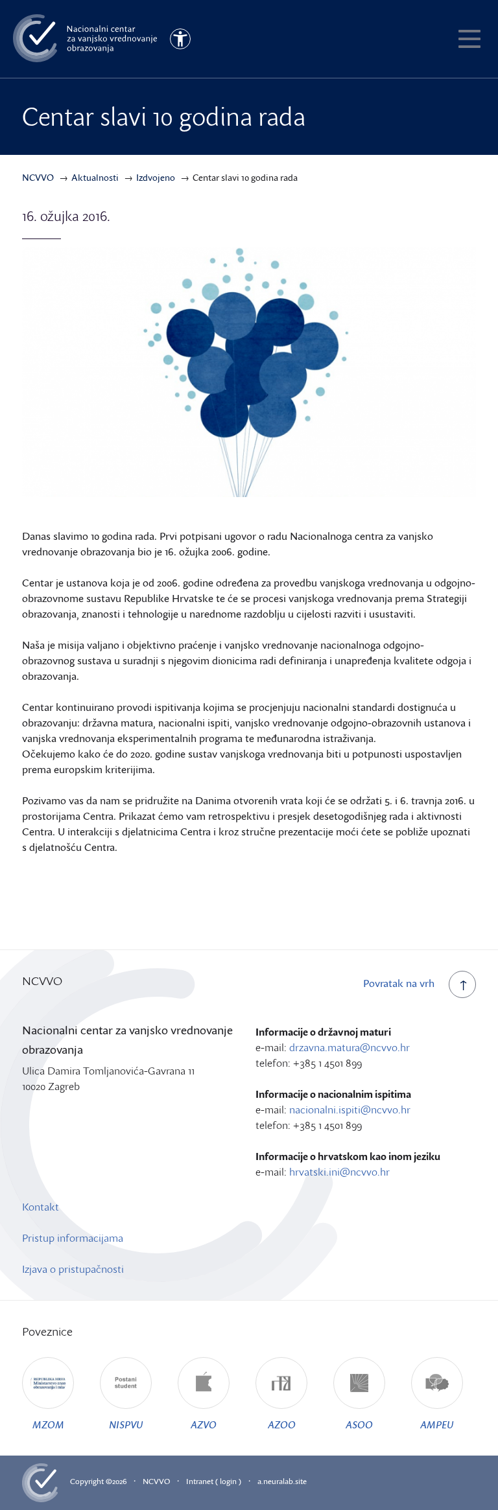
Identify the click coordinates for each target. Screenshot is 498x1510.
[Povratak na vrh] (462, 984)
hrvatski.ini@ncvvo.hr (339, 1172)
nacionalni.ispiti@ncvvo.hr (349, 1109)
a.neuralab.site (282, 1481)
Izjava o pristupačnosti (73, 1269)
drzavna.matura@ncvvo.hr (349, 1047)
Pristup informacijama (72, 1238)
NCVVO (156, 1481)
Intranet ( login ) (213, 1481)
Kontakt (40, 1207)
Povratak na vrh (398, 983)
